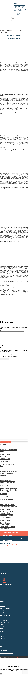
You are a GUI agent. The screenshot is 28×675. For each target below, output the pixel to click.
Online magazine (19, 5)
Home (15, 3)
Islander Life (3, 626)
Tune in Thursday (22, 9)
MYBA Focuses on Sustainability (6, 458)
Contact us (17, 15)
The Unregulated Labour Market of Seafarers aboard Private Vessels (6, 514)
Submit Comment (4, 359)
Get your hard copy (5, 442)
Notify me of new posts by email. (9, 356)
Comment (2, 330)
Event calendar (19, 8)
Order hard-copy (4, 641)
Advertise (17, 13)
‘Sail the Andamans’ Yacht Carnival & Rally (8, 482)
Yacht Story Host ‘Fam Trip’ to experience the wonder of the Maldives (8, 491)
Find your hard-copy (20, 6)
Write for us (18, 10)
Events (2, 612)
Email (1, 345)
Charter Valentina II (7, 499)
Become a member (5, 608)
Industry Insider (4, 622)
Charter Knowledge (14, 38)
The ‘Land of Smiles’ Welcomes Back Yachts (8, 505)
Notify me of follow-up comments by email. (12, 354)
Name (2, 342)
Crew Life (2, 624)
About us (17, 12)
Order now (6, 535)
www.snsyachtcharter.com (7, 294)
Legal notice (3, 651)
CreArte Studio (14, 657)
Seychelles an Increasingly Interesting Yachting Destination (7, 525)
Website (2, 347)
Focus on (2, 628)
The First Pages (4, 620)
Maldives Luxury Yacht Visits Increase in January (8, 473)
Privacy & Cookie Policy (6, 653)
